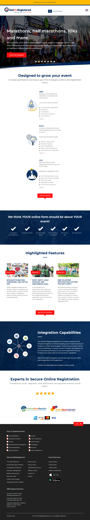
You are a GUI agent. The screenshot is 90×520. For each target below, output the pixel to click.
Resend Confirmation (55, 470)
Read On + (10, 272)
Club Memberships (14, 447)
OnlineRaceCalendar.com (14, 500)
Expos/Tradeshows (36, 450)
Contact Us (31, 473)
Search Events (53, 461)
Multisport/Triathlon (15, 438)
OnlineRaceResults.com (14, 495)
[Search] (50, 11)
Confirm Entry (53, 467)
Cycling (11, 441)
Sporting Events (13, 450)
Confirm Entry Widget (13, 479)
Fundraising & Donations (14, 467)
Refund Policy (32, 461)
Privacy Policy (32, 464)
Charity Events (35, 441)
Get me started (17, 55)
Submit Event (53, 464)
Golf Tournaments (36, 438)
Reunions (33, 447)
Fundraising (34, 444)
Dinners (33, 436)
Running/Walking (14, 436)
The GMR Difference (13, 461)
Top (77, 424)
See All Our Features (45, 312)
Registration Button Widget (15, 482)
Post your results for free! (14, 493)
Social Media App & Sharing (15, 464)
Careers (30, 476)
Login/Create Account (34, 467)
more (41, 119)
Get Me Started (45, 195)
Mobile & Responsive (13, 473)
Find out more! (11, 506)
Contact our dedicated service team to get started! (56, 365)
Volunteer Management (14, 470)
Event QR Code (11, 476)
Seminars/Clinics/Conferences (17, 444)
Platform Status (32, 470)
